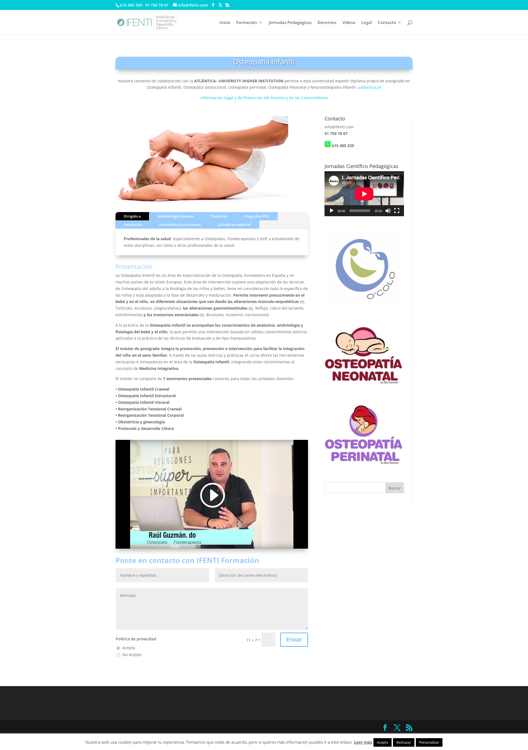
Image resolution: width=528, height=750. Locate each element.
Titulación (218, 216)
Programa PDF (256, 216)
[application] (364, 193)
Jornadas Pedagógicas (290, 22)
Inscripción (133, 224)
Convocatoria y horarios (180, 224)
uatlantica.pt (369, 87)
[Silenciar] (388, 210)
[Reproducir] (331, 210)
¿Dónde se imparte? (234, 224)
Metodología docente (176, 216)
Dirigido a (132, 216)
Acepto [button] (382, 742)
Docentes (327, 22)
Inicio (224, 22)
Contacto (387, 22)
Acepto (128, 647)
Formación (246, 22)
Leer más (363, 742)
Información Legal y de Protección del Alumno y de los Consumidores (264, 97)
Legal (366, 22)
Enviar (294, 639)
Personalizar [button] (429, 742)
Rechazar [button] (403, 742)
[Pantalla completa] (397, 210)
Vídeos (348, 22)
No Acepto (131, 654)
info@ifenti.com (339, 126)
